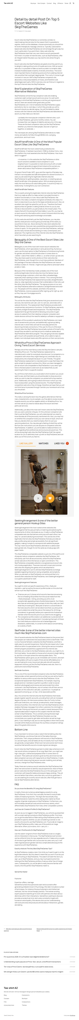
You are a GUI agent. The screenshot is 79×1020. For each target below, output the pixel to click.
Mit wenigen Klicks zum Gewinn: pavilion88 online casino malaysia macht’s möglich (33, 972)
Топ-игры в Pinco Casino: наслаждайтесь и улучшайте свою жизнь (28, 967)
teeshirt (21, 31)
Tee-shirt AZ (8, 3)
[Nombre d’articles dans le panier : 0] (73, 3)
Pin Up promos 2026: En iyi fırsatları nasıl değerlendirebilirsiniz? (26, 957)
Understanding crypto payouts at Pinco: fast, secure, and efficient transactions (32, 962)
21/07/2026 (72, 957)
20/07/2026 (72, 971)
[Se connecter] (70, 3)
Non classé (28, 31)
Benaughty (20, 239)
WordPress (72, 1015)
